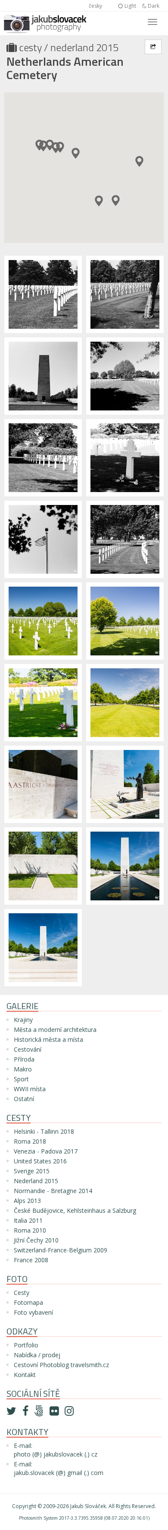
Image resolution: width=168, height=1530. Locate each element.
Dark (152, 5)
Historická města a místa (48, 1039)
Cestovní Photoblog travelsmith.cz (61, 1365)
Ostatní (24, 1099)
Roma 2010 (30, 1230)
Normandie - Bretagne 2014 (53, 1191)
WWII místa (30, 1089)
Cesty (30, 47)
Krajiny (23, 1020)
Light (129, 5)
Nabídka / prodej (37, 1355)
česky (95, 5)
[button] (99, 201)
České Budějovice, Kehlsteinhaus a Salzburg (75, 1210)
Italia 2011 (28, 1220)
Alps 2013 (27, 1200)
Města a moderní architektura (55, 1029)
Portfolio (26, 1345)
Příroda (24, 1059)
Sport (21, 1079)
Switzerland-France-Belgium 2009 (60, 1250)
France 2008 (31, 1260)
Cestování (27, 1049)
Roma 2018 (30, 1141)
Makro (23, 1069)
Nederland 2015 (84, 47)
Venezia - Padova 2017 (46, 1151)
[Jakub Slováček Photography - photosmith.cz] (45, 22)
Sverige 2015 (32, 1171)
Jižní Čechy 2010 (36, 1240)
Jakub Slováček (88, 1506)
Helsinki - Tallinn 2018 (44, 1131)
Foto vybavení (33, 1312)
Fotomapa (28, 1302)
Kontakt (25, 1375)
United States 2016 (40, 1161)
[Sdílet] (153, 47)
